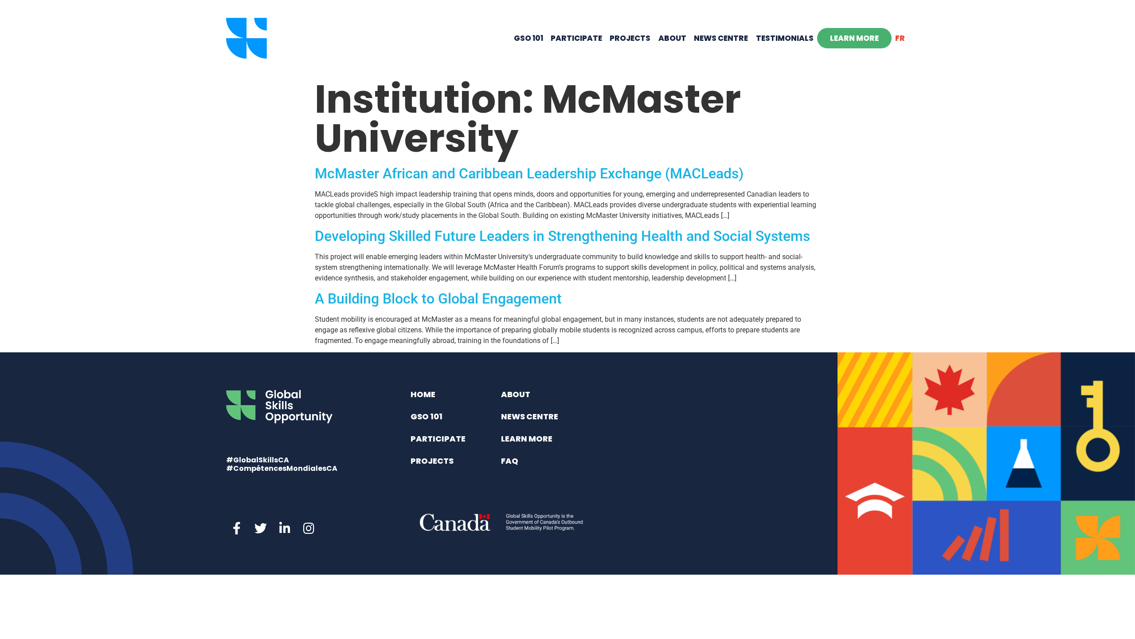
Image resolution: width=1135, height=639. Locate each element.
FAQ (509, 460)
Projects (630, 38)
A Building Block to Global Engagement (438, 298)
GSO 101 (528, 38)
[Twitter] (260, 528)
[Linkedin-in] (284, 528)
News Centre (721, 38)
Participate (576, 38)
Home (423, 394)
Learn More (854, 38)
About (672, 38)
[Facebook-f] (237, 528)
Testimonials (785, 38)
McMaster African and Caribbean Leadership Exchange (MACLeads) (529, 173)
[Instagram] (308, 528)
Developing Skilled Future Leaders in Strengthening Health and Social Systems (562, 236)
